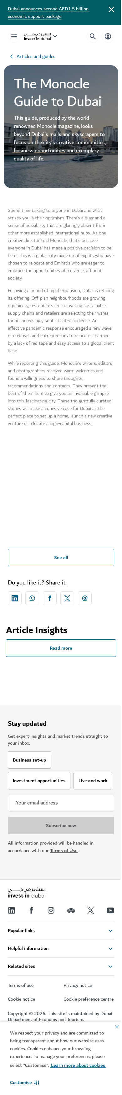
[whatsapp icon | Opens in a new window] (32, 598)
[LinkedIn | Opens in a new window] (11, 910)
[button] (24, 1082)
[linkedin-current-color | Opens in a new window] (15, 598)
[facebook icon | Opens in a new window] (50, 598)
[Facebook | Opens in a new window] (31, 910)
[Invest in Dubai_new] (26, 893)
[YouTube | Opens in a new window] (110, 910)
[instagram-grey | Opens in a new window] (51, 910)
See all (61, 557)
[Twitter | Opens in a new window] (90, 910)
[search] (93, 36)
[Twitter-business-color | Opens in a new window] (67, 598)
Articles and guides (36, 56)
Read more (61, 648)
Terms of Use (64, 850)
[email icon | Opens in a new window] (85, 598)
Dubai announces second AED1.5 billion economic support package (48, 12)
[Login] (108, 36)
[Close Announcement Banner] (111, 9)
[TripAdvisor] (71, 910)
